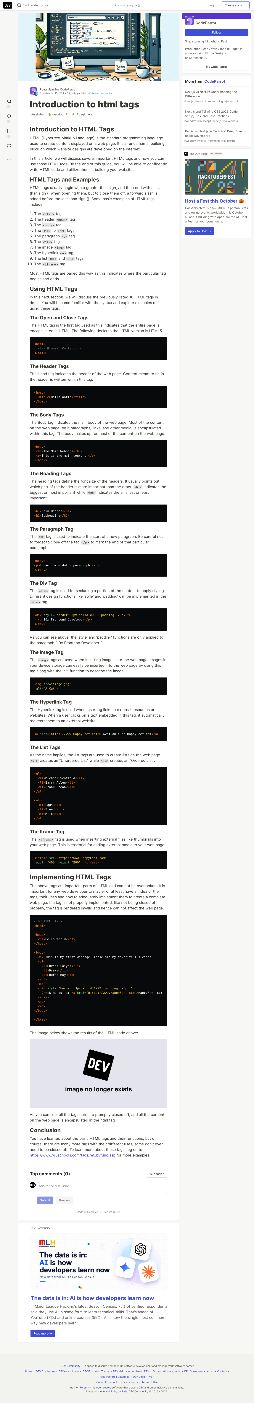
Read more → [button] (42, 1333)
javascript (55, 114)
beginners (84, 114)
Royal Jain (46, 89)
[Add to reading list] (9, 133)
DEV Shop (139, 1376)
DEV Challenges (45, 1371)
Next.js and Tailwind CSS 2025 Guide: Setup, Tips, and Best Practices (211, 116)
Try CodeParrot (216, 67)
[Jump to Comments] (9, 118)
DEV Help (118, 1371)
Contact (222, 1371)
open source (103, 1387)
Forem (83, 1387)
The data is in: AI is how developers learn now (92, 1298)
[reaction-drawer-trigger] (9, 103)
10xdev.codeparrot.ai (101, 93)
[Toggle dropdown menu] (174, 1228)
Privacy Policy (129, 1382)
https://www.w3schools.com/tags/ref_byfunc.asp (72, 1155)
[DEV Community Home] (7, 5)
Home (28, 1371)
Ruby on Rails (119, 1391)
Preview (64, 1200)
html (70, 114)
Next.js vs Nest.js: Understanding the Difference (211, 96)
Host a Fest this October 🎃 (214, 201)
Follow (216, 32)
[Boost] (9, 145)
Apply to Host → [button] (199, 231)
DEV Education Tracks (96, 1371)
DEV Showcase (193, 1371)
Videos (75, 1371)
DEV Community (70, 1365)
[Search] (19, 5)
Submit (45, 1200)
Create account (236, 5)
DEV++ (63, 1371)
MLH (151, 1376)
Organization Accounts (167, 1371)
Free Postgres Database (114, 1376)
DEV (141, 1387)
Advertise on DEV (138, 1371)
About (209, 1371)
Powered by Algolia (126, 5)
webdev (37, 114)
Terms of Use (150, 1382)
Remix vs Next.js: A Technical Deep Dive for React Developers (215, 135)
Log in (212, 5)
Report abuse (112, 1211)
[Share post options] (9, 159)
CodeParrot (68, 89)
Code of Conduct (87, 1211)
